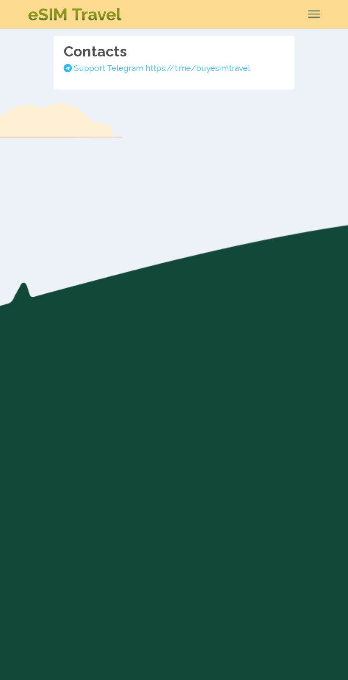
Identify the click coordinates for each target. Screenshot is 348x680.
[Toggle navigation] (311, 14)
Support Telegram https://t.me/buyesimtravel (161, 68)
